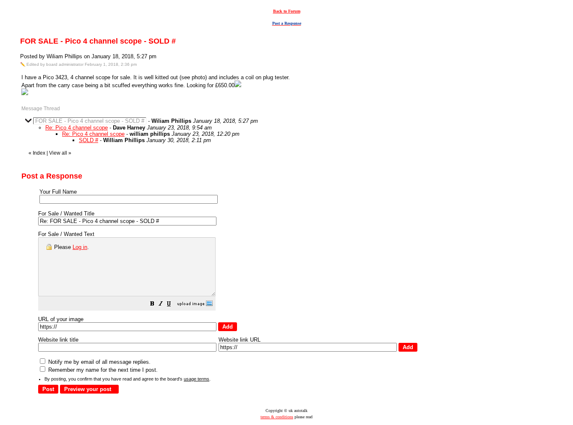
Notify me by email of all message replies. (99, 362)
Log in (80, 247)
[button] (152, 305)
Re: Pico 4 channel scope (76, 127)
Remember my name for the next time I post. (102, 370)
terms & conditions (276, 417)
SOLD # (88, 140)
